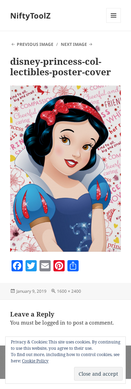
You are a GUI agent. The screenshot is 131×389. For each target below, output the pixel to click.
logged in (53, 322)
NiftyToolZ (30, 15)
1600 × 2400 (69, 291)
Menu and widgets (114, 22)
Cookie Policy (35, 361)
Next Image (74, 44)
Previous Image (35, 44)
